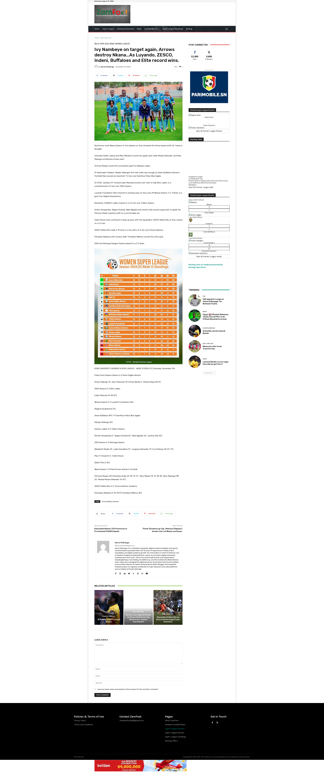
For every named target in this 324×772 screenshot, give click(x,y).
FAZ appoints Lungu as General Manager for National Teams (213, 301)
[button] (227, 29)
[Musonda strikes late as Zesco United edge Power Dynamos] (168, 607)
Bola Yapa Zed (105, 38)
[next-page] (100, 629)
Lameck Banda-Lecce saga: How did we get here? (216, 363)
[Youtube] (147, 573)
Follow (209, 51)
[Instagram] (120, 573)
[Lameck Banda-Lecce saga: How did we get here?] (195, 362)
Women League (122, 44)
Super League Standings (175, 736)
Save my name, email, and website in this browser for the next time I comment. (128, 689)
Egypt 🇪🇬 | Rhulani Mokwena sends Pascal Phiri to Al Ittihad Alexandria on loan (215, 316)
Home (96, 38)
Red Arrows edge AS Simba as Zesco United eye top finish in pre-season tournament (138, 618)
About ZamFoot (172, 720)
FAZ (204, 296)
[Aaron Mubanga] (96, 66)
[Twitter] (133, 573)
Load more (208, 373)
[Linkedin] (125, 573)
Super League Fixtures (175, 728)
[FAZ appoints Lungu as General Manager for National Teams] (195, 300)
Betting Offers (171, 740)
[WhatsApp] (142, 573)
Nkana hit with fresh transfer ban (212, 347)
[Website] (138, 573)
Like (194, 51)
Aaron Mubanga (107, 67)
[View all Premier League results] (209, 195)
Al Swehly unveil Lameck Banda (109, 620)
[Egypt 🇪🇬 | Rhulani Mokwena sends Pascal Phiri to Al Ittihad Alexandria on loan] (195, 315)
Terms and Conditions (83, 724)
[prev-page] (96, 629)
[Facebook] (116, 573)
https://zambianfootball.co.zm (125, 545)
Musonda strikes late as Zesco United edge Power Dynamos (168, 619)
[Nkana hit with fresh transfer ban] (195, 346)
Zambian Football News (175, 724)
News (112, 44)
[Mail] (129, 573)
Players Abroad (108, 616)
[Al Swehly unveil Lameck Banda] (108, 607)
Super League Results (174, 732)
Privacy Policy (80, 720)
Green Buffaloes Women (110, 501)
